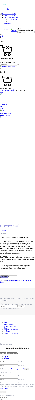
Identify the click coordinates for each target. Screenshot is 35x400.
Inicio (14, 14)
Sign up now (4, 277)
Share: (2, 282)
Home (2, 90)
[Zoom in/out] (6, 397)
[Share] (2, 397)
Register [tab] (6, 358)
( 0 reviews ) (3, 230)
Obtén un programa (11, 17)
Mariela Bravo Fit (10, 16)
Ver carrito (3, 353)
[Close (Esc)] (1, 397)
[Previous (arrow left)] (1, 399)
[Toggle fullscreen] (4, 397)
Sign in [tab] (6, 357)
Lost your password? (17, 369)
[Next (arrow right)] (2, 399)
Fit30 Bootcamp (12, 19)
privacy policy (4, 388)
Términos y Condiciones (11, 333)
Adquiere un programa (10, 326)
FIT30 (9, 21)
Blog (5, 328)
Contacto (7, 23)
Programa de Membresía (14, 280)
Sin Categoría (9, 90)
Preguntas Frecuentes (11, 330)
